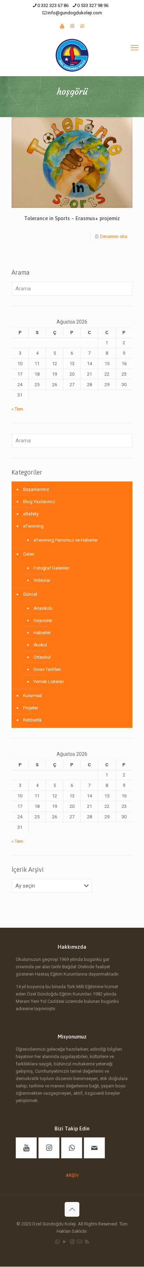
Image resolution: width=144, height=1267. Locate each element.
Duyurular (43, 620)
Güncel (30, 594)
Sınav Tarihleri (47, 669)
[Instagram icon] (72, 1242)
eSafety (30, 513)
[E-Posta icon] (79, 1242)
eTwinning (33, 526)
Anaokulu (43, 608)
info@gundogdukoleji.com (75, 12)
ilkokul (40, 644)
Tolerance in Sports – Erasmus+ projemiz (72, 218)
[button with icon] (26, 1147)
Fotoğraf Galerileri (52, 568)
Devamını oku (113, 236)
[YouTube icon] (64, 1242)
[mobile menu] (135, 48)
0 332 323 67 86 (53, 5)
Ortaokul (42, 657)
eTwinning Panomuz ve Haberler (66, 540)
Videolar (42, 580)
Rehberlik (32, 720)
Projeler (30, 707)
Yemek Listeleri (49, 681)
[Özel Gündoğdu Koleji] (72, 54)
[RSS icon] (86, 1242)
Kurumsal (32, 695)
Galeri (29, 554)
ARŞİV (72, 1175)
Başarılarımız (36, 489)
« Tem (17, 409)
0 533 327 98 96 (92, 5)
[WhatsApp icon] (57, 1242)
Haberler (42, 632)
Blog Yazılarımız (39, 501)
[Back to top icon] (72, 1209)
